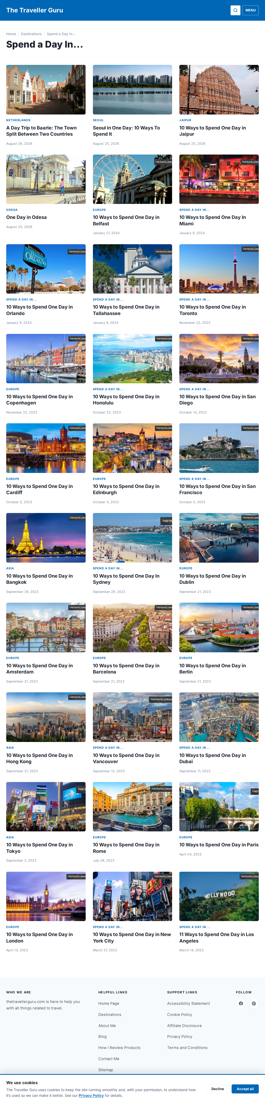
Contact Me (108, 1058)
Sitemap (105, 1070)
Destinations (31, 34)
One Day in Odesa (26, 217)
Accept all (245, 1089)
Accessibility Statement (188, 1003)
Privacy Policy (179, 1036)
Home (11, 34)
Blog (102, 1036)
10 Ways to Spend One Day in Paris (219, 844)
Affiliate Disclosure (184, 1025)
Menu (251, 10)
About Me (107, 1025)
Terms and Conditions (187, 1047)
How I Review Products (119, 1047)
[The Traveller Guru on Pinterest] (254, 1003)
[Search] (235, 10)
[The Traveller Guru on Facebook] (241, 1003)
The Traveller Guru (34, 10)
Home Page (108, 1003)
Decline (217, 1089)
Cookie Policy (179, 1014)
